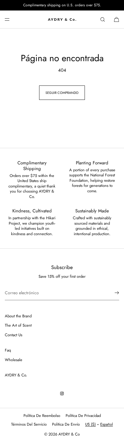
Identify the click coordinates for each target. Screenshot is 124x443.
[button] (102, 19)
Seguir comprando (62, 92)
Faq (8, 350)
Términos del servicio (29, 424)
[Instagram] (62, 393)
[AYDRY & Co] (62, 19)
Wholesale (13, 360)
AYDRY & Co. (16, 375)
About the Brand (18, 316)
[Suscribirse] (111, 293)
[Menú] (12, 19)
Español (106, 424)
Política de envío (66, 424)
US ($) (90, 424)
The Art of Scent (18, 325)
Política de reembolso (41, 415)
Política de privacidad (83, 415)
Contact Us (13, 335)
